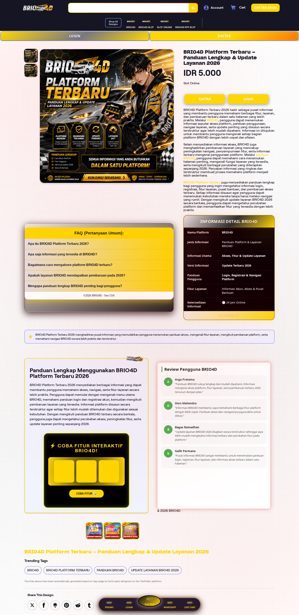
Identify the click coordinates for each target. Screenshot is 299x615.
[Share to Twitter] (32, 605)
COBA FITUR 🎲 (86, 493)
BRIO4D (212, 120)
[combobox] (129, 7)
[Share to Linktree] (55, 605)
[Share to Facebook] (44, 605)
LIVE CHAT (189, 607)
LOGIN (75, 36)
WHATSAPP (170, 607)
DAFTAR (224, 36)
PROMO (109, 607)
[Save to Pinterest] (66, 605)
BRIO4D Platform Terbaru (201, 182)
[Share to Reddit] (78, 605)
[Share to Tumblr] (89, 605)
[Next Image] (170, 116)
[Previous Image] (43, 116)
